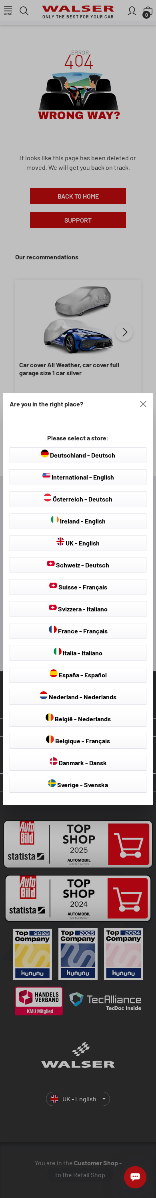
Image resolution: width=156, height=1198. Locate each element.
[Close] (143, 404)
